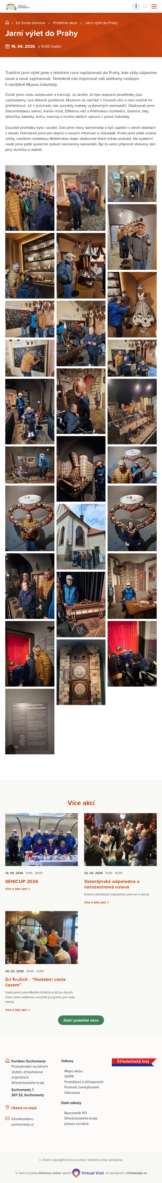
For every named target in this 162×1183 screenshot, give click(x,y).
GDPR (69, 1076)
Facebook (136, 6)
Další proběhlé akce (81, 1020)
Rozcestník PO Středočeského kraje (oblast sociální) (80, 1118)
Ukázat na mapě (24, 1108)
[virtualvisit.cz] (88, 1173)
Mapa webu (73, 1071)
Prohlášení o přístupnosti (83, 1082)
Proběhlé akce (65, 23)
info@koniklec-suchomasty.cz (22, 1122)
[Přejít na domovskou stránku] (17, 6)
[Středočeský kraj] (134, 1062)
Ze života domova (30, 23)
